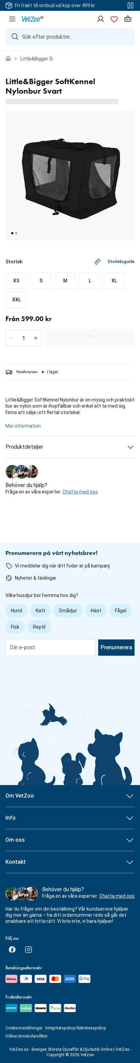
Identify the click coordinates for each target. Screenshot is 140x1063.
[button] (11, 338)
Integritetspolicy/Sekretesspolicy (75, 1028)
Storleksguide (121, 261)
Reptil (39, 627)
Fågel (120, 610)
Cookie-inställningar (23, 1028)
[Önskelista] (114, 19)
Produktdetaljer (24, 447)
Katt (40, 610)
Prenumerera (116, 647)
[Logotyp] (32, 19)
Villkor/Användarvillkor (26, 1036)
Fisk (15, 627)
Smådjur (68, 610)
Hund (16, 610)
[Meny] (12, 19)
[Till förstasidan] (8, 59)
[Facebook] (12, 950)
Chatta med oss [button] (80, 492)
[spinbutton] (23, 338)
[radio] (16, 281)
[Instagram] (28, 950)
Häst (96, 610)
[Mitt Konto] (100, 19)
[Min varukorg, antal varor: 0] (128, 19)
